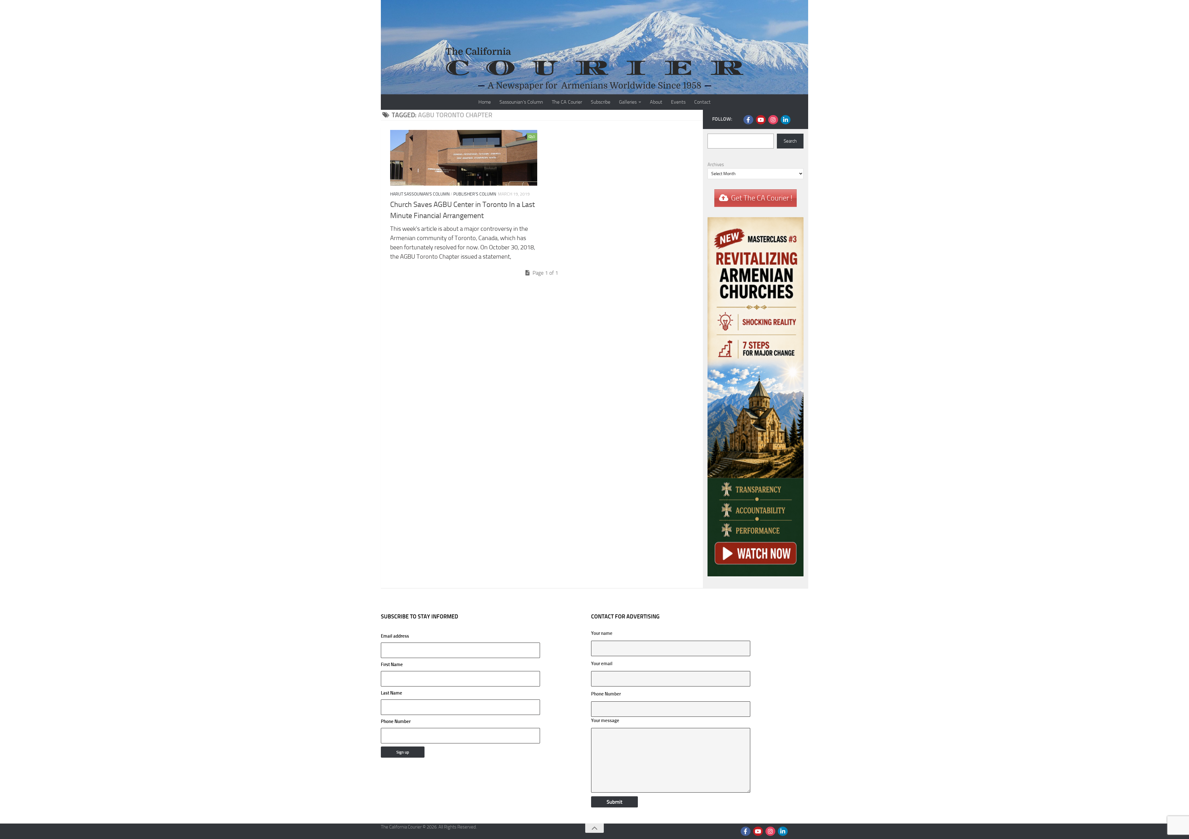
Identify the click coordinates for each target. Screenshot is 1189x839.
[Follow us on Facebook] (748, 119)
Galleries (628, 102)
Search (790, 141)
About (656, 102)
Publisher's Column (474, 194)
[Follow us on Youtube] (761, 119)
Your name (601, 633)
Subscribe (600, 102)
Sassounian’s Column (521, 102)
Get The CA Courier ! (761, 198)
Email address (395, 636)
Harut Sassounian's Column (420, 194)
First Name (392, 664)
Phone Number (396, 721)
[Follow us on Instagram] (773, 119)
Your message (605, 720)
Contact (702, 102)
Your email (601, 663)
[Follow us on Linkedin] (785, 119)
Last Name (391, 693)
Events (678, 102)
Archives (716, 164)
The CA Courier (567, 102)
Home (484, 102)
